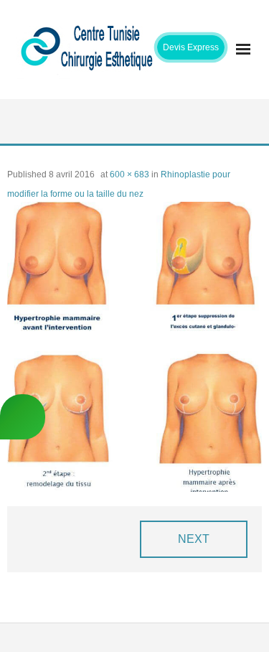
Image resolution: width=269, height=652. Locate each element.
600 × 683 (129, 174)
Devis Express (191, 47)
